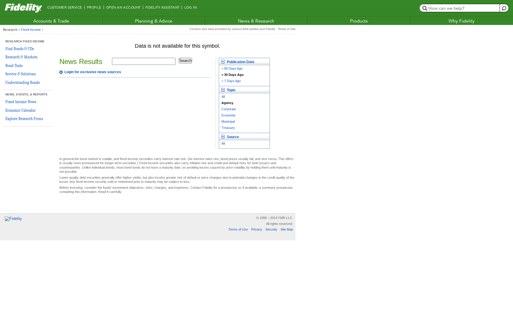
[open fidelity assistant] (504, 8)
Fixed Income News (20, 102)
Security (271, 229)
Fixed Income (31, 29)
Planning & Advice (153, 21)
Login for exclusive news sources (92, 72)
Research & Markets (21, 57)
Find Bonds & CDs (19, 49)
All (223, 96)
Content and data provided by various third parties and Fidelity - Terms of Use (243, 29)
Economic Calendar (20, 110)
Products (359, 21)
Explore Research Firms (24, 118)
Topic (231, 90)
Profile (94, 7)
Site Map (287, 229)
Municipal (228, 121)
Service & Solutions (20, 74)
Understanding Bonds (22, 82)
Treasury (228, 127)
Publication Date (240, 62)
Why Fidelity (462, 21)
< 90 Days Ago (232, 68)
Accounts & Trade (51, 21)
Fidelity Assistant (162, 7)
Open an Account (123, 7)
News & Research (256, 21)
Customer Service (64, 7)
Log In (190, 7)
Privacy (256, 229)
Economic (228, 115)
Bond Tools (14, 65)
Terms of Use (238, 229)
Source (232, 137)
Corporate (228, 109)
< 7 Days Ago (231, 81)
